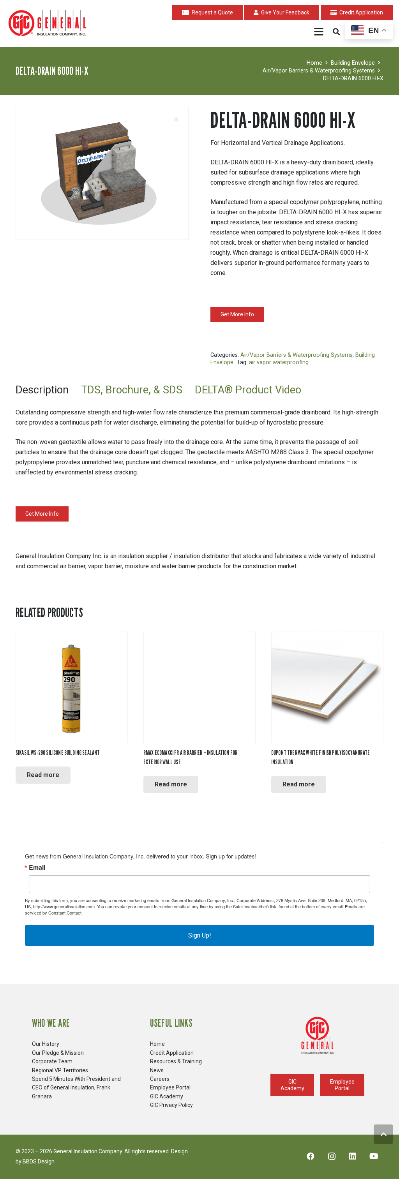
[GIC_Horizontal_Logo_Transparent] (48, 23)
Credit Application (172, 1053)
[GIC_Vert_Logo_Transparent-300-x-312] (317, 1035)
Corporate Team (52, 1061)
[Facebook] (310, 1156)
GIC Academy (166, 1096)
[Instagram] (331, 1156)
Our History (45, 1044)
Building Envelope (353, 63)
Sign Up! (199, 935)
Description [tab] (42, 390)
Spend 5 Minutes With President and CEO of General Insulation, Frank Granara (76, 1088)
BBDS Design (39, 1161)
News (157, 1070)
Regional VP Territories (60, 1070)
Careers (159, 1079)
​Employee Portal (170, 1087)
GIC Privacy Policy (171, 1105)
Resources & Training (176, 1061)
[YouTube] (373, 1156)
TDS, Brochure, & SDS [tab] (131, 390)
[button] (319, 31)
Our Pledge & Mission (58, 1053)
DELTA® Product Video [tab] (248, 390)
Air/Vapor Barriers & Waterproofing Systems (319, 70)
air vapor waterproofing (279, 362)
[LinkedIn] (352, 1156)
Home (314, 63)
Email (37, 867)
